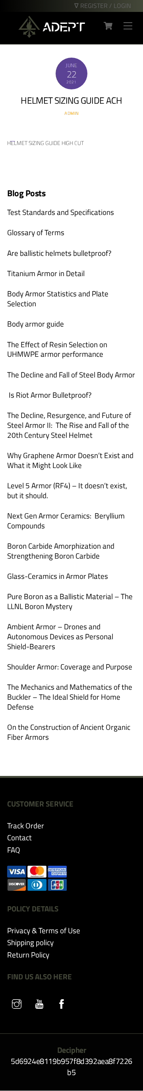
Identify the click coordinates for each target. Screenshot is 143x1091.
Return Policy (28, 954)
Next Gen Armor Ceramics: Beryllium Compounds (66, 520)
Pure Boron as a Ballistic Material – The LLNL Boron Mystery (70, 601)
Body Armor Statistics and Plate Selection (57, 298)
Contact (19, 837)
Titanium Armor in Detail (46, 274)
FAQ (13, 849)
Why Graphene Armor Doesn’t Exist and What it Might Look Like (70, 460)
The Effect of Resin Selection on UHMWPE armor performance (57, 349)
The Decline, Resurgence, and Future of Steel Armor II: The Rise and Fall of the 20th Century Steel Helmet (69, 425)
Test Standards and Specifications (60, 212)
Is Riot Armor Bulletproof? (49, 395)
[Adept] (51, 34)
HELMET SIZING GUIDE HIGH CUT (45, 143)
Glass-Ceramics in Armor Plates (57, 576)
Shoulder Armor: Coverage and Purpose (69, 667)
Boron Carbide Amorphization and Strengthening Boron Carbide (60, 551)
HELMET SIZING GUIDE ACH (71, 100)
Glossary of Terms (35, 233)
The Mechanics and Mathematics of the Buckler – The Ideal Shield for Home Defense (69, 697)
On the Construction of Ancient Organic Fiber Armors (68, 732)
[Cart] (108, 26)
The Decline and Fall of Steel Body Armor (71, 375)
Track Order (25, 825)
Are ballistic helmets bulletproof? (59, 253)
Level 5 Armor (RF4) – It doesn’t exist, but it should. (67, 490)
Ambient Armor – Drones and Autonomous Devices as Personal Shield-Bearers (60, 636)
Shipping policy (30, 942)
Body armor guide (35, 324)
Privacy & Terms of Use (43, 930)
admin (71, 113)
